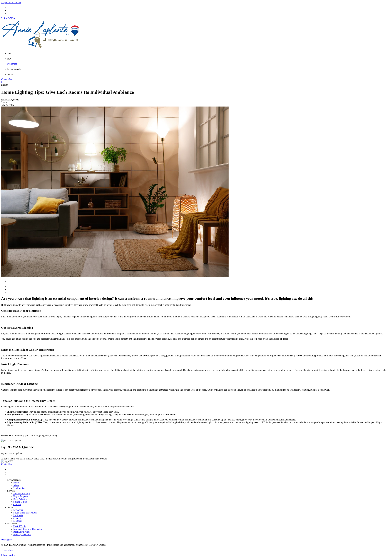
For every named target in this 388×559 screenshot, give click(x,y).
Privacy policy (8, 555)
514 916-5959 (8, 18)
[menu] (197, 53)
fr (2, 82)
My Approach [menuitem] (14, 69)
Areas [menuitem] (10, 74)
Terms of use (7, 550)
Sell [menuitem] (9, 53)
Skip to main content (11, 2)
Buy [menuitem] (9, 58)
